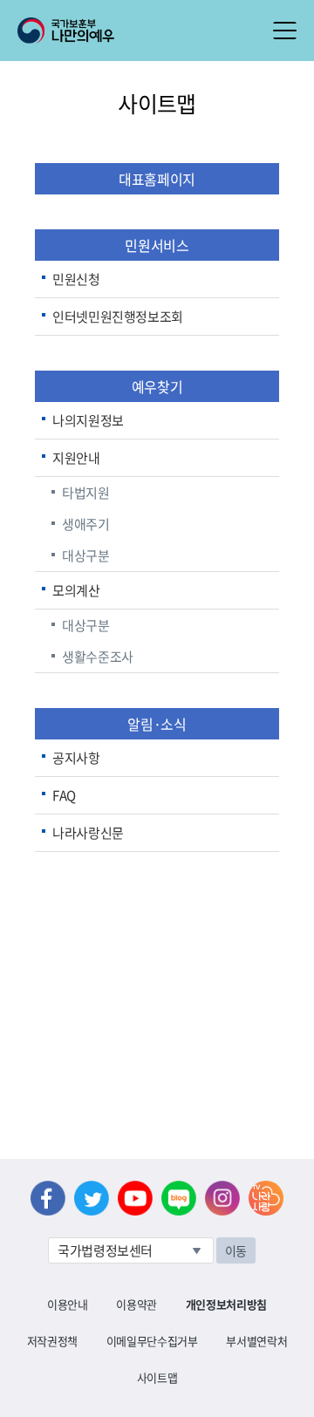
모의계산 (76, 590)
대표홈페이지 (157, 178)
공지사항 (76, 757)
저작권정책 (52, 1340)
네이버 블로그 (178, 1198)
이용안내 (67, 1304)
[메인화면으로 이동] (65, 28)
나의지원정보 (88, 420)
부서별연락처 (256, 1340)
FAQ (64, 795)
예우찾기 (157, 386)
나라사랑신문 (88, 832)
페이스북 (48, 1198)
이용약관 (136, 1304)
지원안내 (76, 457)
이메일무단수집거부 (152, 1340)
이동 (236, 1250)
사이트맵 (157, 1377)
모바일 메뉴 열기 (285, 30)
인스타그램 (222, 1198)
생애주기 (86, 524)
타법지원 (86, 492)
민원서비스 (156, 245)
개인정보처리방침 (226, 1304)
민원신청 (76, 279)
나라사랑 (266, 1198)
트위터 (91, 1198)
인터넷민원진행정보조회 (117, 316)
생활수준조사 (97, 656)
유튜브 (135, 1198)
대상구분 (86, 555)
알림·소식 (156, 723)
